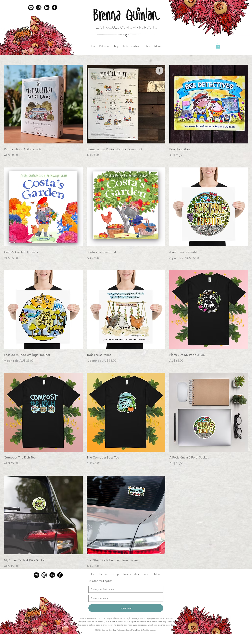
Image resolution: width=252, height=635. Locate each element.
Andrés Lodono (150, 630)
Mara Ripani (136, 630)
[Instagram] (39, 7)
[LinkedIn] (47, 7)
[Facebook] (54, 7)
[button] (116, 46)
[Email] (31, 7)
